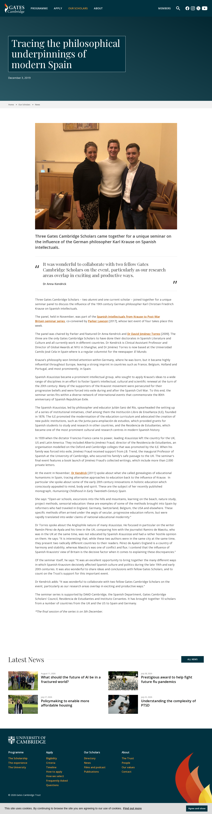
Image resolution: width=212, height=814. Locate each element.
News (37, 104)
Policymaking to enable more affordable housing (65, 703)
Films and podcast (95, 767)
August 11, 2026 (48, 673)
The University (17, 767)
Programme (39, 8)
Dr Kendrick (79, 473)
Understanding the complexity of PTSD (168, 703)
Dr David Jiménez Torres (143, 334)
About (98, 8)
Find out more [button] (132, 808)
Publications (91, 771)
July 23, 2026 (146, 697)
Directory (90, 758)
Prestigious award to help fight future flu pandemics (166, 679)
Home (11, 104)
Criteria (50, 763)
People (126, 763)
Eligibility (51, 758)
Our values (128, 767)
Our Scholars (78, 8)
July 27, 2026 (46, 697)
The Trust (128, 758)
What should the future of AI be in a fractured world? (71, 679)
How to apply (54, 771)
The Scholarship (17, 758)
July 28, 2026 (146, 673)
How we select (55, 776)
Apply (58, 8)
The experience (17, 763)
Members (164, 8)
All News (192, 659)
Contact (126, 771)
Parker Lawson (98, 321)
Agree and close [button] (196, 808)
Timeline (51, 767)
